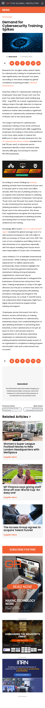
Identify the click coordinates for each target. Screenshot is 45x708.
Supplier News (10, 457)
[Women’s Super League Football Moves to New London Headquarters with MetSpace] (22, 431)
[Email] (33, 63)
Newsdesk (13, 56)
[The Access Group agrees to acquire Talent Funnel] (22, 514)
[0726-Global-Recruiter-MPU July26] (22, 169)
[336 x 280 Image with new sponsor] (22, 637)
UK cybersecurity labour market (15, 141)
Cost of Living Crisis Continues (10, 409)
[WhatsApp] (28, 63)
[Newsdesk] (4, 56)
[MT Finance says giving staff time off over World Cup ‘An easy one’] (22, 474)
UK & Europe (7, 17)
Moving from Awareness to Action (34, 409)
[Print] (38, 63)
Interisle (33, 182)
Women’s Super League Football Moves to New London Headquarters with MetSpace (21, 448)
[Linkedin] (12, 63)
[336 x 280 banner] (22, 675)
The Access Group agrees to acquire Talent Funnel (22, 529)
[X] (17, 63)
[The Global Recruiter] (22, 3)
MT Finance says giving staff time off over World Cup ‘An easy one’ (22, 490)
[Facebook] (22, 63)
